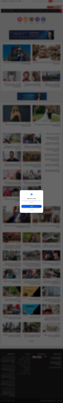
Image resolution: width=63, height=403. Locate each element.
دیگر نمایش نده (31, 209)
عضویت (31, 206)
